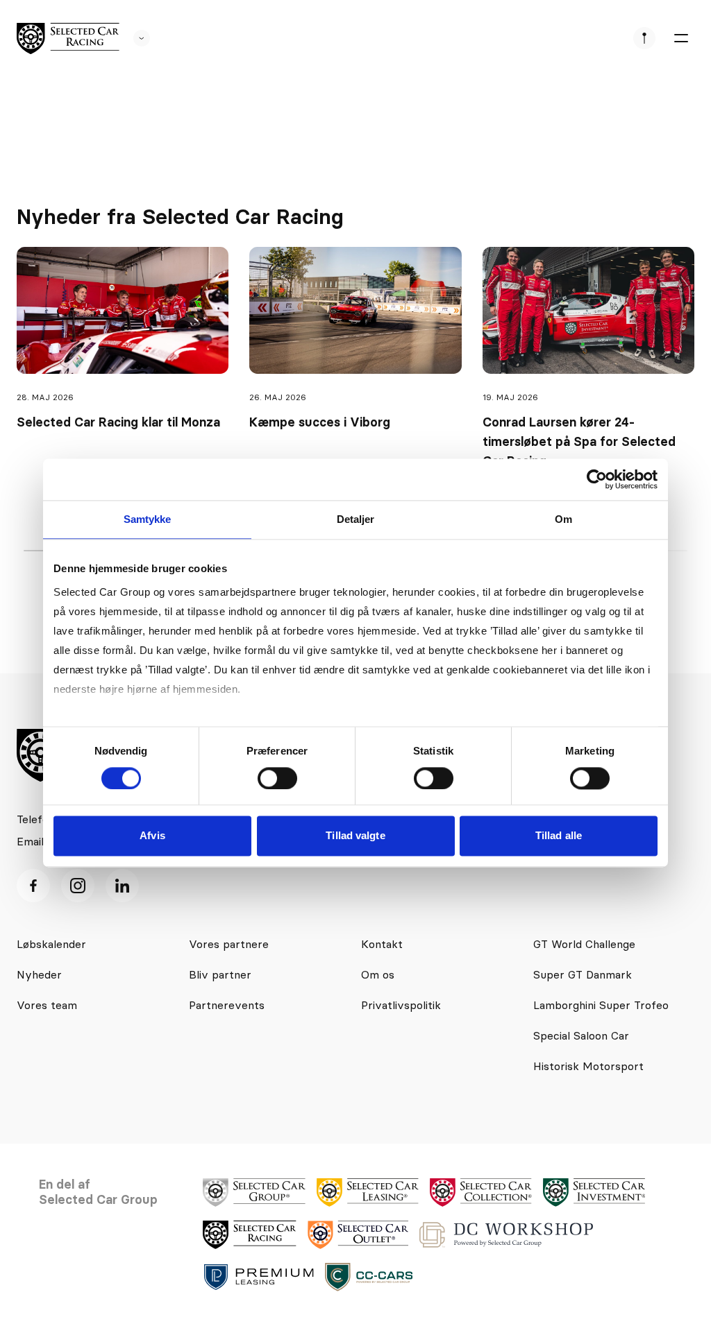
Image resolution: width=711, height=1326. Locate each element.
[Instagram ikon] (77, 885)
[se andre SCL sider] (134, 38)
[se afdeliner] (644, 38)
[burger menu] (680, 38)
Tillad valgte (355, 836)
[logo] (68, 38)
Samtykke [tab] (148, 519)
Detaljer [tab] (356, 519)
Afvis (152, 836)
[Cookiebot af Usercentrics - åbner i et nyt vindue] (597, 479)
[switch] (277, 778)
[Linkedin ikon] (122, 885)
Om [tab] (563, 519)
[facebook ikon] (33, 885)
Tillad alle (558, 836)
